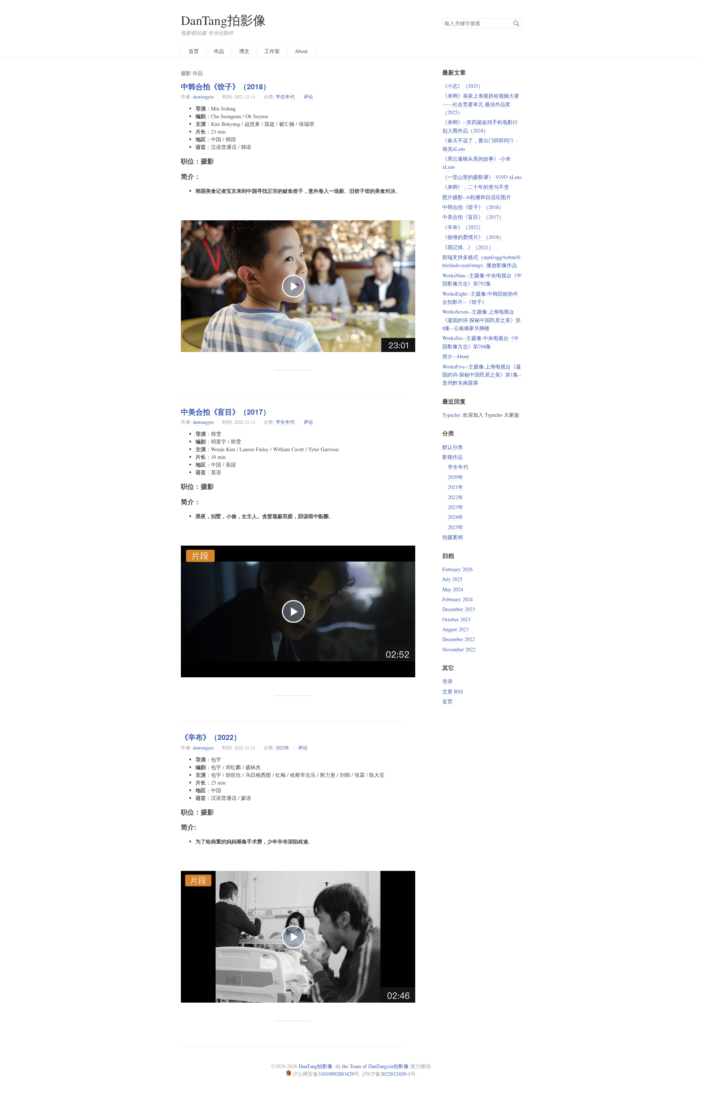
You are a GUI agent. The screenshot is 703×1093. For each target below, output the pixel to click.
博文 (244, 51)
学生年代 (285, 96)
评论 (308, 96)
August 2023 (455, 629)
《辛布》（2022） (211, 737)
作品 (219, 51)
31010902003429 (336, 1073)
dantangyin (203, 96)
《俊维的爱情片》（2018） (473, 236)
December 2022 (458, 639)
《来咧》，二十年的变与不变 (475, 186)
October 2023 (456, 619)
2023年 (455, 507)
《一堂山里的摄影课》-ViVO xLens (481, 176)
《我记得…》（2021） (468, 247)
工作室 (272, 51)
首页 (194, 51)
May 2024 (452, 589)
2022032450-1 (395, 1073)
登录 (447, 681)
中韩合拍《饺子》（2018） (225, 86)
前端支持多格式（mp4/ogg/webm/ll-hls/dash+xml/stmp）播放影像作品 (482, 261)
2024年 (455, 516)
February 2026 (457, 569)
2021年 (455, 486)
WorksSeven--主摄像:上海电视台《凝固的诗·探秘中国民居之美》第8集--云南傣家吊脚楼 (481, 320)
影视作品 (452, 456)
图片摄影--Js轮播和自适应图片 (476, 197)
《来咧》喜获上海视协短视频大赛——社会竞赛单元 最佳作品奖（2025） (480, 104)
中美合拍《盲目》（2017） (225, 412)
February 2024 (457, 599)
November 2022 (459, 649)
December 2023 (458, 609)
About (301, 51)
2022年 (282, 747)
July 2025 (452, 579)
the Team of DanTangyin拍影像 (375, 1066)
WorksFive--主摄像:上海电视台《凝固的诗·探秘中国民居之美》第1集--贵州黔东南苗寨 (482, 374)
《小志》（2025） (462, 85)
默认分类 (452, 446)
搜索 (516, 23)
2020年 (455, 476)
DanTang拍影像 (223, 20)
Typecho (451, 414)
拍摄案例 (452, 537)
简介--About (455, 356)
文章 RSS (452, 691)
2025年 (455, 527)
